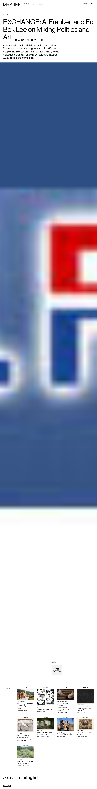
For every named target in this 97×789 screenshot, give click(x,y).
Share (14, 13)
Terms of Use (91, 786)
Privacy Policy (83, 786)
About (20, 785)
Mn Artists (12, 5)
